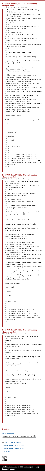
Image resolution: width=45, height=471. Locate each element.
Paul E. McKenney (23, 179)
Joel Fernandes (22, 7)
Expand (7, 451)
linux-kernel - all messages (14, 445)
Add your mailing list (26, 467)
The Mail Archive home (12, 442)
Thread (13, 7)
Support (5, 469)
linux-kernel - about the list (14, 448)
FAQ (37, 467)
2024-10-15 (5, 7)
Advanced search (8, 433)
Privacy (12, 469)
